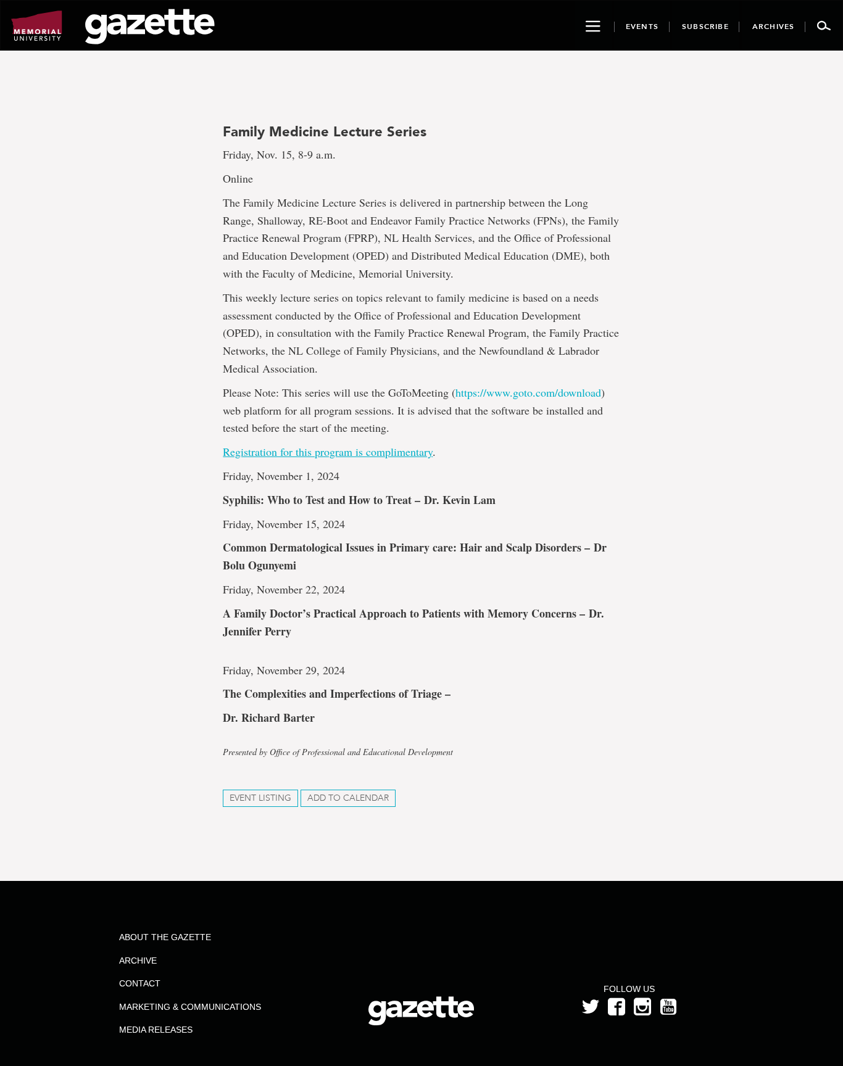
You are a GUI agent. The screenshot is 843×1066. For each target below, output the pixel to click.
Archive (138, 960)
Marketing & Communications (190, 1007)
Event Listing (260, 798)
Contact (139, 983)
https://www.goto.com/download (528, 392)
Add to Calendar (348, 798)
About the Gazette (165, 937)
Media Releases (156, 1030)
